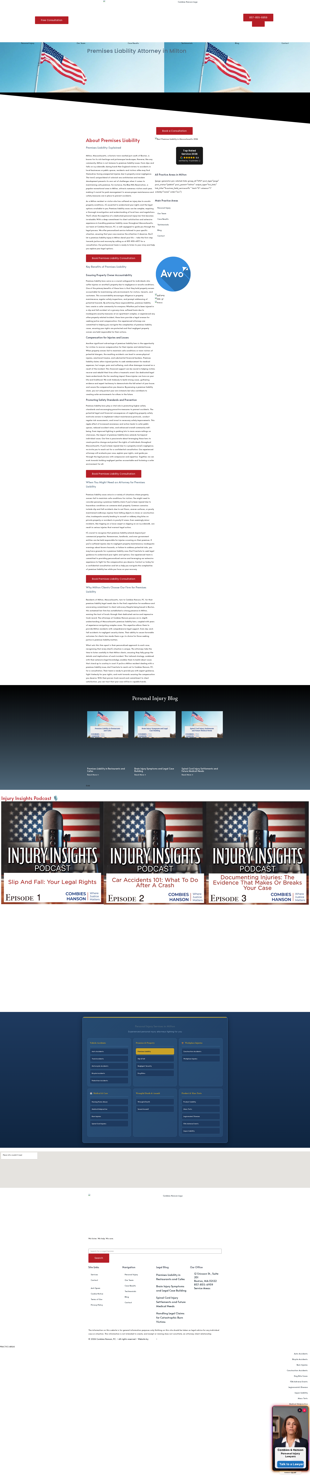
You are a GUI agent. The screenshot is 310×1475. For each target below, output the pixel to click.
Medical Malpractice (99, 1109)
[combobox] (155, 1251)
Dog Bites (141, 1073)
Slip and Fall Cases (299, 1443)
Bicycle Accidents (98, 1073)
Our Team (81, 43)
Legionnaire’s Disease (298, 1387)
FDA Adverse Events (190, 1124)
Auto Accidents (98, 1051)
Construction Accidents (192, 1051)
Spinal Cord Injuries (99, 1124)
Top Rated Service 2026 (190, 152)
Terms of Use (96, 1299)
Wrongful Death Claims (297, 1459)
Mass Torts (187, 1109)
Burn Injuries (96, 1116)
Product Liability (189, 1102)
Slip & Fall (141, 1059)
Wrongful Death (144, 1102)
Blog (237, 43)
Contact (285, 43)
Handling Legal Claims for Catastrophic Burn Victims (170, 1317)
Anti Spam (95, 1288)
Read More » (93, 774)
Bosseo (152, 1339)
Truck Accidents (98, 1059)
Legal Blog (162, 1267)
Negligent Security (145, 1066)
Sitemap (162, 1339)
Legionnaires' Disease (191, 1116)
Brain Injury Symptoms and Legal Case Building (154, 769)
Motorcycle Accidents (100, 1066)
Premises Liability (144, 1051)
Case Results (133, 43)
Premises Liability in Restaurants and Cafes (106, 769)
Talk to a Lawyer (291, 1464)
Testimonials (187, 43)
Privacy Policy (97, 1304)
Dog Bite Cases (301, 1376)
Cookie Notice (97, 1293)
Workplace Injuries (190, 1059)
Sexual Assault (143, 1109)
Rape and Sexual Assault (296, 1437)
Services (94, 1274)
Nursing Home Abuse (100, 1102)
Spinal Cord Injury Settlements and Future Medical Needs (200, 769)
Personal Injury (27, 43)
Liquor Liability (188, 1131)
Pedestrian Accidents (100, 1080)
